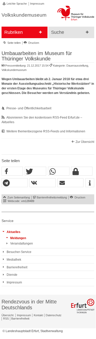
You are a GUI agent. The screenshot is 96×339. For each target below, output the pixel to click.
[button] (12, 171)
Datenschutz (54, 315)
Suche (57, 32)
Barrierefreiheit (20, 318)
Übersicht (8, 315)
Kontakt (38, 315)
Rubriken (13, 32)
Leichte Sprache (17, 3)
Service (8, 221)
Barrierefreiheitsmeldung (52, 197)
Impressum (37, 3)
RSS (6, 318)
